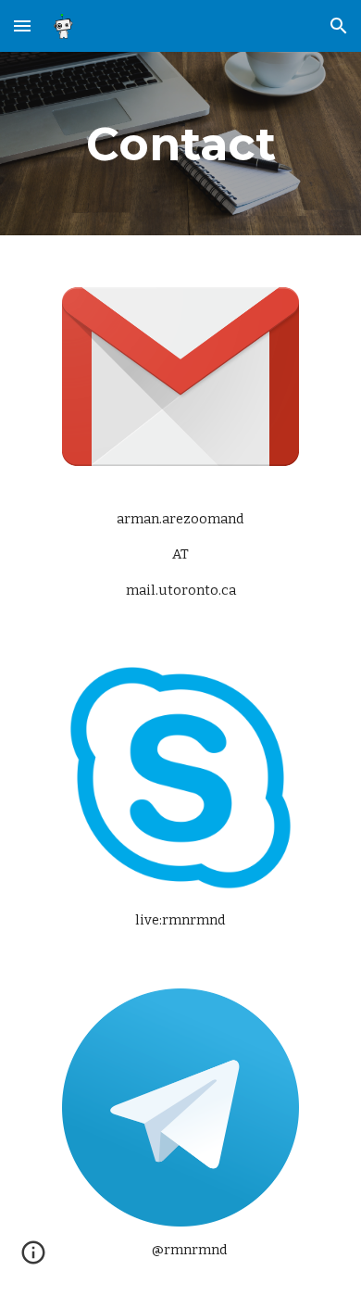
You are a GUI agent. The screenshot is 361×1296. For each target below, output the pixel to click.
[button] (22, 25)
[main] (180, 143)
